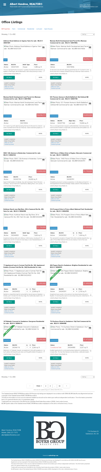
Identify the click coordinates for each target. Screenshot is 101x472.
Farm (13, 29)
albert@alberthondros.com (89, 7)
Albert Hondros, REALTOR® (26, 4)
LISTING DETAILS (9, 77)
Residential (30, 29)
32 (59, 386)
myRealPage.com (53, 455)
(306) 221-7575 (85, 5)
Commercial (21, 29)
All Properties (5, 29)
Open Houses (48, 29)
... (54, 386)
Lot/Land (39, 29)
